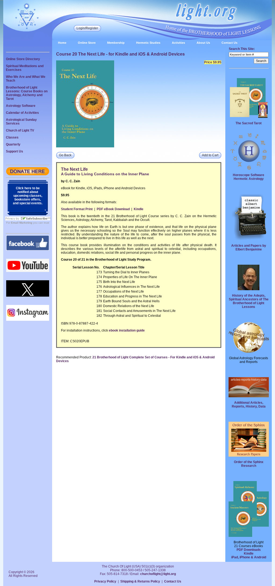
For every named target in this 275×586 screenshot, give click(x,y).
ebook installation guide (127, 330)
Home (62, 42)
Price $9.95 (212, 62)
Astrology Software (20, 106)
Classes (12, 137)
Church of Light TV (20, 130)
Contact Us (229, 42)
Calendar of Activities (22, 113)
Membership (116, 42)
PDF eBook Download (113, 209)
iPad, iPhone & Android (248, 557)
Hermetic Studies (148, 42)
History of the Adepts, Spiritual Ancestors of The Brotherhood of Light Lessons (249, 301)
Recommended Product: (74, 357)
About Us (203, 42)
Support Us (14, 151)
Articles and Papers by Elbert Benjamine (248, 247)
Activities (178, 42)
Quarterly (13, 144)
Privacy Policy (105, 581)
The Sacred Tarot (249, 123)
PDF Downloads (249, 550)
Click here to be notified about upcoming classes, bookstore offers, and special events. (27, 195)
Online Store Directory (23, 59)
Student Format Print (77, 209)
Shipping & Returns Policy (140, 581)
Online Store (87, 42)
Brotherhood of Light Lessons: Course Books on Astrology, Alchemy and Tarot (27, 93)
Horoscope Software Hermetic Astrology (248, 177)
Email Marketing (21, 222)
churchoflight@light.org (158, 574)
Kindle (138, 209)
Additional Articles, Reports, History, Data (249, 404)
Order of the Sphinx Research (248, 464)
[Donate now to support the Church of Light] (27, 174)
